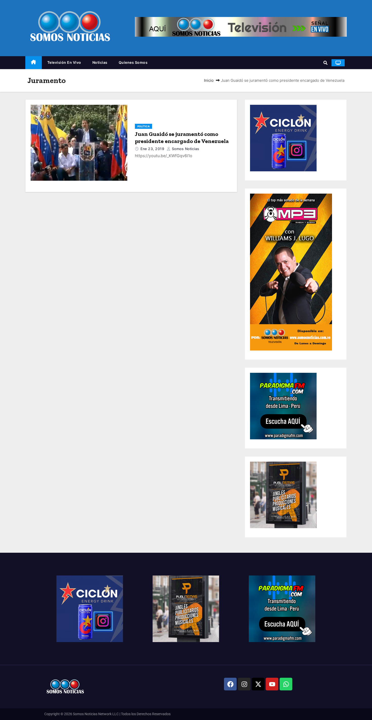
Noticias (100, 62)
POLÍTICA (143, 126)
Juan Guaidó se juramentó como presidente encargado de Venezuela (182, 138)
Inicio (209, 80)
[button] (325, 62)
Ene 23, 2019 (153, 149)
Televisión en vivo (64, 62)
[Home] (33, 62)
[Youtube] (272, 684)
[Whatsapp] (286, 684)
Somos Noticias (185, 149)
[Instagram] (244, 684)
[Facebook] (230, 684)
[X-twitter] (258, 684)
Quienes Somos (133, 62)
